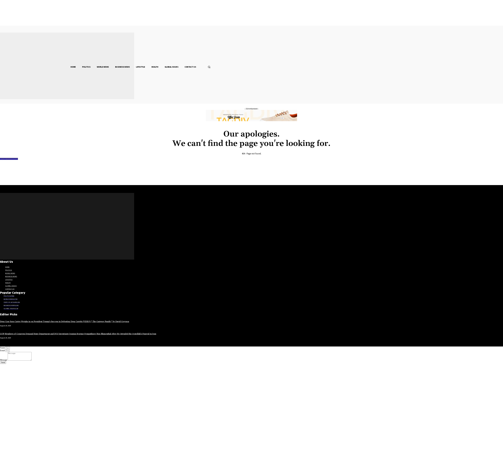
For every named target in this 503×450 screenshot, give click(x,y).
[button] (209, 67)
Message (4, 360)
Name (3, 348)
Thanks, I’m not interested (41, 447)
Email (2, 350)
